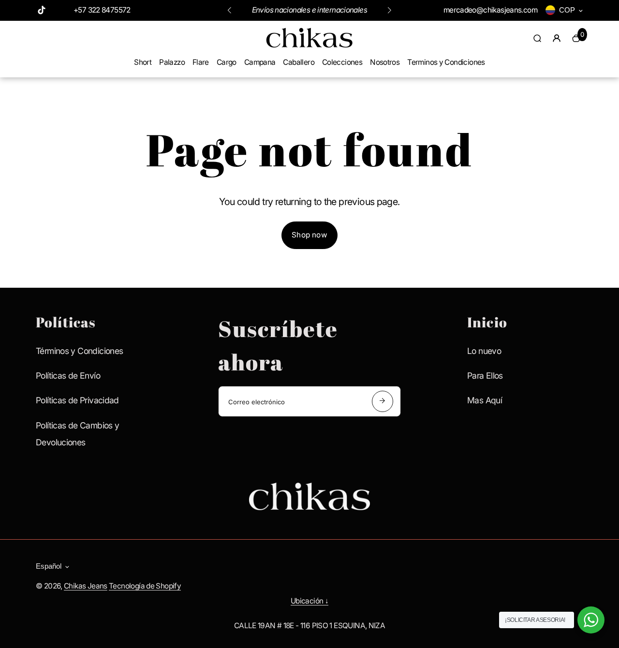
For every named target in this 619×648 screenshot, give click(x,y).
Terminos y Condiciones (446, 62)
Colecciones (342, 62)
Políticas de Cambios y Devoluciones (77, 433)
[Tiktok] (41, 10)
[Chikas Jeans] (309, 47)
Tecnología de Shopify (145, 585)
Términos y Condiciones (79, 351)
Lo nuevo (484, 351)
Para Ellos (485, 375)
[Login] (556, 38)
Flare (200, 62)
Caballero (298, 62)
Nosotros (384, 62)
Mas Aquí (484, 400)
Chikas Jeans (85, 585)
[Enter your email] (382, 401)
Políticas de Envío (68, 375)
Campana (260, 62)
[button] (229, 10)
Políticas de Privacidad (77, 400)
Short (142, 62)
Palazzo (172, 62)
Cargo (226, 62)
